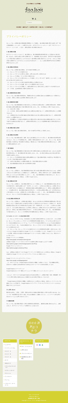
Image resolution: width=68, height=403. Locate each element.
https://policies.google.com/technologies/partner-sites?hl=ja (21, 243)
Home (18, 27)
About (25, 27)
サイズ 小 (8, 351)
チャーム (7, 379)
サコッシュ (8, 373)
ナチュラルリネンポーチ (10, 367)
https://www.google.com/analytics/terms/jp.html (18, 239)
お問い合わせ (24, 349)
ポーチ (6, 360)
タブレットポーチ (9, 370)
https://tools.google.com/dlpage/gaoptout (16, 260)
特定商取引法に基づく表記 (26, 357)
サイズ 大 (8, 356)
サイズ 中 (8, 354)
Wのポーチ (8, 363)
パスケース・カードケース (10, 384)
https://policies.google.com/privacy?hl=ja (16, 248)
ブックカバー (8, 376)
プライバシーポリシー (26, 353)
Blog (42, 27)
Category (34, 27)
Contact (49, 27)
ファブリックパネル (10, 348)
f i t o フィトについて (26, 346)
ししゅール (8, 344)
